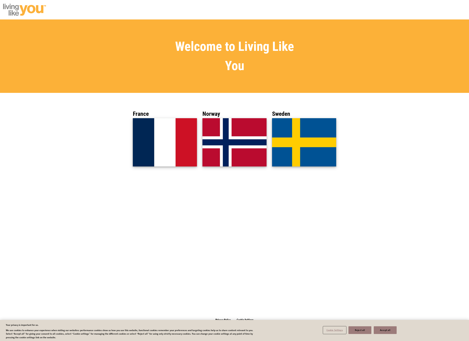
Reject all (360, 330)
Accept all (385, 330)
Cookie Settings (334, 330)
